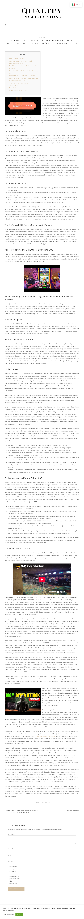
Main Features (14, 88)
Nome (10, 849)
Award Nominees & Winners (18, 83)
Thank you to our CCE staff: (18, 90)
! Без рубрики (45, 802)
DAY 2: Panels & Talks (16, 58)
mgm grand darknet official (46, 736)
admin (38, 802)
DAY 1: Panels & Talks (16, 63)
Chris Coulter (13, 85)
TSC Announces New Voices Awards (20, 61)
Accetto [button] (19, 914)
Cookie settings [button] (8, 914)
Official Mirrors (71, 810)
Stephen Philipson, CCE (17, 80)
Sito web (10, 861)
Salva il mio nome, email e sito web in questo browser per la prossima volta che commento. (14, 875)
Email (10, 855)
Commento (12, 834)
